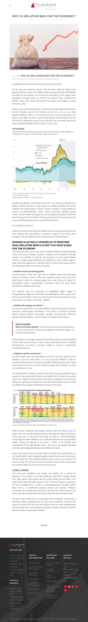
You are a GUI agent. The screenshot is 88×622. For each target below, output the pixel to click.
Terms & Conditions (50, 570)
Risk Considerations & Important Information (53, 588)
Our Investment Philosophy (35, 568)
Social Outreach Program (53, 564)
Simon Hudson (52, 79)
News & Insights (36, 79)
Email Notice (51, 581)
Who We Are (34, 563)
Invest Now (34, 589)
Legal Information (51, 576)
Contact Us (33, 593)
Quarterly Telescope (33, 574)
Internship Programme (34, 584)
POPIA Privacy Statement (52, 596)
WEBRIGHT (73, 619)
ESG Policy (33, 579)
